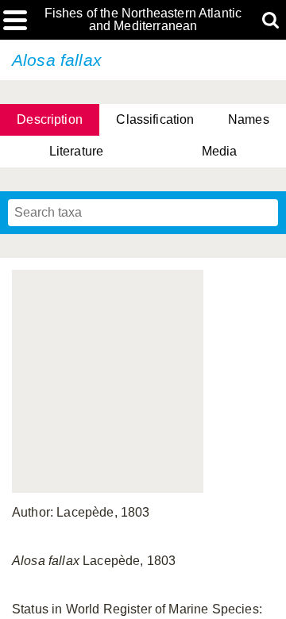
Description (50, 119)
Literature (76, 151)
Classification (155, 119)
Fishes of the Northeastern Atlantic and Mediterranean (143, 20)
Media (220, 151)
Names (248, 119)
